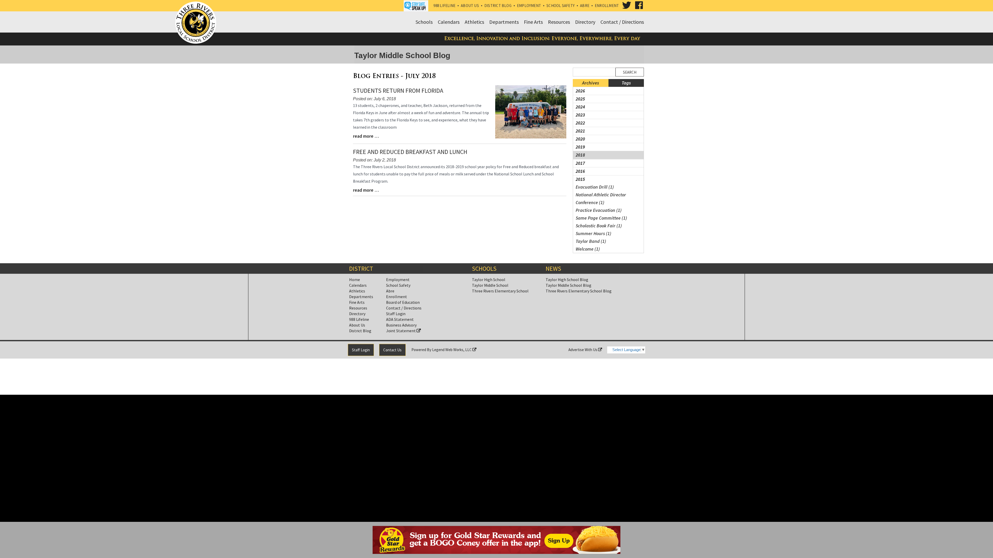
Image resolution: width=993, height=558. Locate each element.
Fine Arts (357, 302)
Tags (626, 83)
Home (354, 279)
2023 (580, 115)
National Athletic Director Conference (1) (601, 198)
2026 (580, 91)
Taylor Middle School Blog (568, 285)
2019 (580, 147)
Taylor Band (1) (591, 241)
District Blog (497, 5)
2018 (580, 155)
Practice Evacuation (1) (599, 210)
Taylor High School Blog (567, 279)
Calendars (358, 285)
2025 (580, 99)
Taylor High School (488, 279)
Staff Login (395, 313)
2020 (580, 139)
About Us (470, 5)
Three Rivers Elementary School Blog (579, 290)
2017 (580, 163)
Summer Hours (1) (593, 233)
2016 (580, 171)
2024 (580, 107)
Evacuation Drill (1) (595, 187)
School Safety (560, 5)
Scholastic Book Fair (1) (599, 226)
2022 (580, 123)
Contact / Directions (404, 308)
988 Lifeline (444, 5)
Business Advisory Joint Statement (401, 327)
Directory (357, 313)
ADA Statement (400, 319)
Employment (529, 5)
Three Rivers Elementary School (500, 290)
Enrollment (607, 5)
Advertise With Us (583, 349)
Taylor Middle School (490, 285)
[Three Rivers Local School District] (196, 23)
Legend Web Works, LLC (452, 349)
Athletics (357, 290)
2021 (580, 131)
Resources (358, 308)
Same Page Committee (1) (601, 218)
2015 (580, 179)
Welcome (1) (588, 249)
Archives (590, 83)
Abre (584, 5)
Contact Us (392, 349)
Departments (361, 296)
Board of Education (403, 302)
